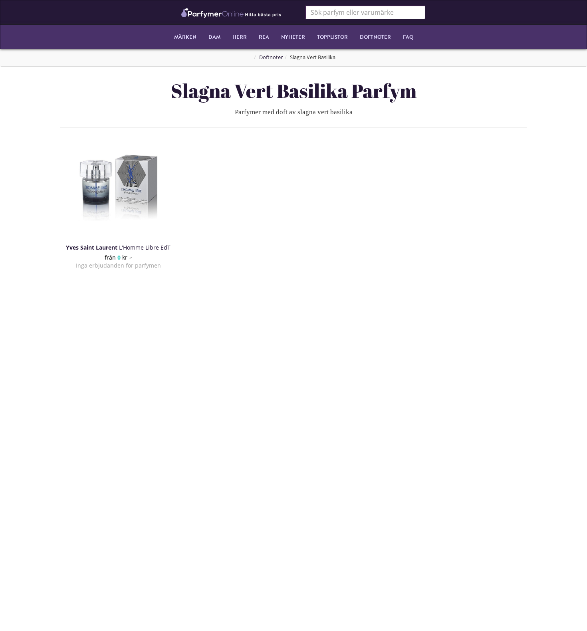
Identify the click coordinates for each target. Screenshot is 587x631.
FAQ (408, 37)
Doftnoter (375, 37)
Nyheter (293, 37)
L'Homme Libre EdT (118, 247)
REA (264, 37)
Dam (214, 37)
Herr (239, 37)
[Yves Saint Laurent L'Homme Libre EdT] (118, 188)
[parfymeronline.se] (231, 12)
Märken (185, 37)
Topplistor (332, 37)
